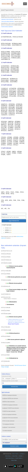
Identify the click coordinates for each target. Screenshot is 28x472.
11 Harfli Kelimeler (6, 75)
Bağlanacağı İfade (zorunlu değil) (10, 380)
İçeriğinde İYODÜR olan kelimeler (10, 408)
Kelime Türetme (15, 453)
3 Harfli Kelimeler (6, 205)
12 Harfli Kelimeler (6, 62)
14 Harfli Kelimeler (6, 40)
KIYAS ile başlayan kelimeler (9, 414)
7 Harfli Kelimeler (6, 134)
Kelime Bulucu (8, 456)
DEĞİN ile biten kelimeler (8, 401)
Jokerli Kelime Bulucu (10, 458)
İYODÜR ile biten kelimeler (8, 411)
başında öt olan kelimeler (7, 19)
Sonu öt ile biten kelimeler (7, 21)
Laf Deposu (22, 453)
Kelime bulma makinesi (7, 26)
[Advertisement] (14, 171)
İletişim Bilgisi (14, 460)
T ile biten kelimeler (7, 430)
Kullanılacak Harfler (6, 376)
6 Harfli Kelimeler (6, 148)
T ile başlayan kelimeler (8, 424)
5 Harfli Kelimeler (6, 188)
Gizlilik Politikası (18, 458)
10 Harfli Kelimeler (6, 85)
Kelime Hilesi (14, 456)
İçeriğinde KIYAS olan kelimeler (10, 417)
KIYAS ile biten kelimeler (8, 420)
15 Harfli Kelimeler (6, 33)
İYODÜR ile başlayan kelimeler (10, 404)
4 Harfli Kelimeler (6, 197)
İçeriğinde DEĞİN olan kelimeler (10, 398)
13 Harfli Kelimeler (6, 48)
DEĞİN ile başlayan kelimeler (9, 395)
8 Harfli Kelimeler (6, 118)
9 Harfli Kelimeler (6, 101)
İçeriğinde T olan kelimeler (8, 427)
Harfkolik (20, 456)
